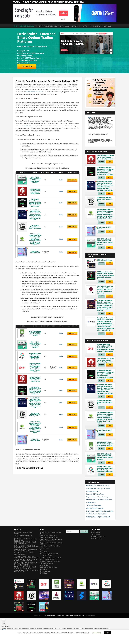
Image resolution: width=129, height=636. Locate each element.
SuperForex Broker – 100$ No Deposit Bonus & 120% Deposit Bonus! (25, 560)
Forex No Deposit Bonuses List (95, 508)
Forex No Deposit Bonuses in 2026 (50, 561)
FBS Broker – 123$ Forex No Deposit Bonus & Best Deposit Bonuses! (25, 567)
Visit (109, 161)
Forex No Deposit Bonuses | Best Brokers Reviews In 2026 (48, 2)
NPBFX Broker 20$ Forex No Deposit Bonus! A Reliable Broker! (25, 542)
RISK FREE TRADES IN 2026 (48, 567)
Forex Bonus (91, 615)
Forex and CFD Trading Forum (95, 494)
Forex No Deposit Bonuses (34, 92)
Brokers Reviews (95, 532)
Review (61, 180)
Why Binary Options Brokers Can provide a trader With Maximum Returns (26, 557)
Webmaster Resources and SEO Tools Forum (99, 499)
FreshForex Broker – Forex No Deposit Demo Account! (25, 539)
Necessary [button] (4, 629)
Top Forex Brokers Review (93, 505)
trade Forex (27, 126)
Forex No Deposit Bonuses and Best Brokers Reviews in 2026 (50, 558)
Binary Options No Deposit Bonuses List (98, 517)
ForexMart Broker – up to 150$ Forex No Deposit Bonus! (25, 553)
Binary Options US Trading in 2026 (50, 546)
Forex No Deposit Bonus (98, 536)
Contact (84, 26)
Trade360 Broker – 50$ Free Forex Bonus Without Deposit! (26, 571)
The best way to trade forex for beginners (23, 536)
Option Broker (44, 565)
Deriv (89, 117)
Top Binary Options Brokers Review (96, 514)
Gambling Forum (91, 502)
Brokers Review (44, 548)
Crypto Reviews (94, 26)
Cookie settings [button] (96, 633)
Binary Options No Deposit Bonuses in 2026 (51, 543)
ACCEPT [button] (107, 633)
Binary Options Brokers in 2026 (46, 26)
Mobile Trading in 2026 (46, 563)
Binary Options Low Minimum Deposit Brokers (100, 511)
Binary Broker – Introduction (48, 535)
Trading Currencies (45, 571)
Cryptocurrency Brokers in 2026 (49, 554)
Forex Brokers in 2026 (26, 26)
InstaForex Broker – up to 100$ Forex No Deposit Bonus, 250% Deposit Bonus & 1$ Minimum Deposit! (26, 546)
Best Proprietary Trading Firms (69, 26)
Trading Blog (106, 26)
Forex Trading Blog (96, 538)
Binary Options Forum (92, 491)
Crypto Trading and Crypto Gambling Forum (99, 497)
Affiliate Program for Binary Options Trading (50, 533)
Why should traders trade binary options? (23, 533)
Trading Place (43, 573)
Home (15, 26)
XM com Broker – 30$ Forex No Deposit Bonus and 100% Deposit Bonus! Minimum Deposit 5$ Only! (26, 564)
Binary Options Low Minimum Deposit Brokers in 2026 (51, 540)
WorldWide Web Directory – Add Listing (98, 488)
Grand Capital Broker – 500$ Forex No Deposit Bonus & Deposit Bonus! (25, 550)
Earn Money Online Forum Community (97, 485)
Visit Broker (27, 61)
